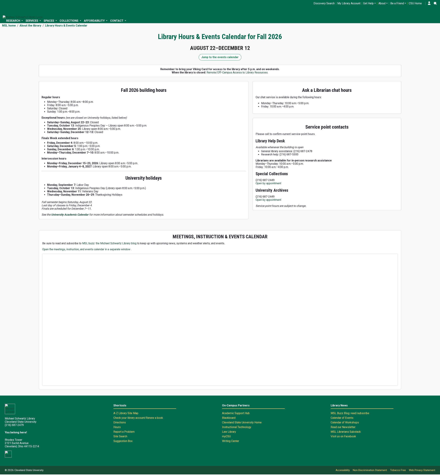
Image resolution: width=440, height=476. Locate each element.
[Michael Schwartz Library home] (23, 17)
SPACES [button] (49, 20)
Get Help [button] (368, 3)
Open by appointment (268, 183)
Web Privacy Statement (422, 470)
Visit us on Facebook (343, 436)
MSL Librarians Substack (346, 431)
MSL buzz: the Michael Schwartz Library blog (109, 243)
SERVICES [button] (32, 20)
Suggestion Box (123, 441)
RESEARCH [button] (13, 20)
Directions (119, 422)
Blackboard (228, 417)
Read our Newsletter (343, 427)
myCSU (226, 436)
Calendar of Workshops (345, 422)
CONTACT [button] (117, 20)
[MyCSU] (429, 3)
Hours (117, 427)
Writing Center (230, 441)
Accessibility (343, 470)
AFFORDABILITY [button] (94, 20)
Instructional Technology (236, 427)
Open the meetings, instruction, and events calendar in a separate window (86, 249)
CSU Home (415, 3)
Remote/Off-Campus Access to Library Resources (237, 72)
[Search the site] (435, 3)
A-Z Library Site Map (125, 413)
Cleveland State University (28, 470)
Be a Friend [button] (397, 3)
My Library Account (348, 3)
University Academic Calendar (70, 214)
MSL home (9, 25)
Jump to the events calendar (220, 57)
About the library (30, 25)
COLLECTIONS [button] (69, 20)
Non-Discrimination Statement (370, 470)
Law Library (229, 431)
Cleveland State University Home (242, 422)
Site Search (120, 436)
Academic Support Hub (236, 413)
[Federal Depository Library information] (8, 454)
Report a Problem (124, 431)
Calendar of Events (342, 417)
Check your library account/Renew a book (138, 417)
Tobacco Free (398, 470)
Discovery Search (324, 3)
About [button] (382, 3)
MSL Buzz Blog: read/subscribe (350, 413)
